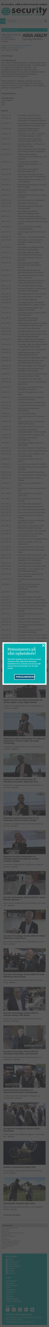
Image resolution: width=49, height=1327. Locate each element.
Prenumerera (25, 677)
